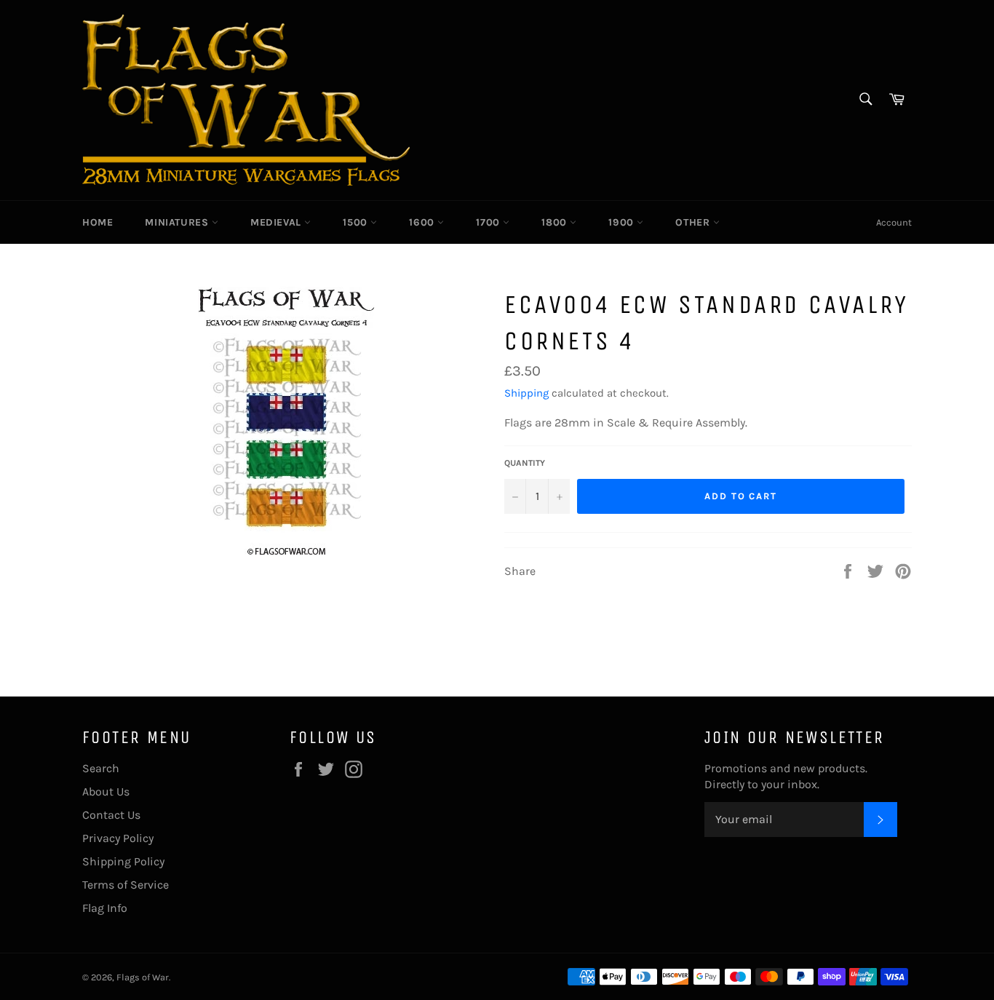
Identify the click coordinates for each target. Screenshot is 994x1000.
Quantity (524, 463)
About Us (106, 791)
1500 (356, 222)
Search (100, 768)
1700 (489, 222)
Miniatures (178, 222)
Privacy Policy (118, 838)
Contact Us (111, 815)
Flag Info (104, 908)
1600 (423, 222)
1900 (622, 222)
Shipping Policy (123, 861)
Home (97, 222)
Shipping (526, 393)
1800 (555, 222)
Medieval (277, 222)
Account (894, 222)
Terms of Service (125, 885)
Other (694, 222)
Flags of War (142, 977)
